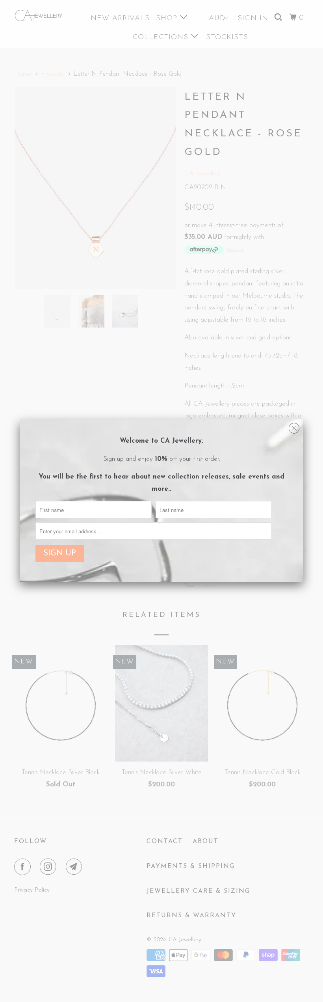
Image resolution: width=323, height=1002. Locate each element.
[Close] (294, 426)
